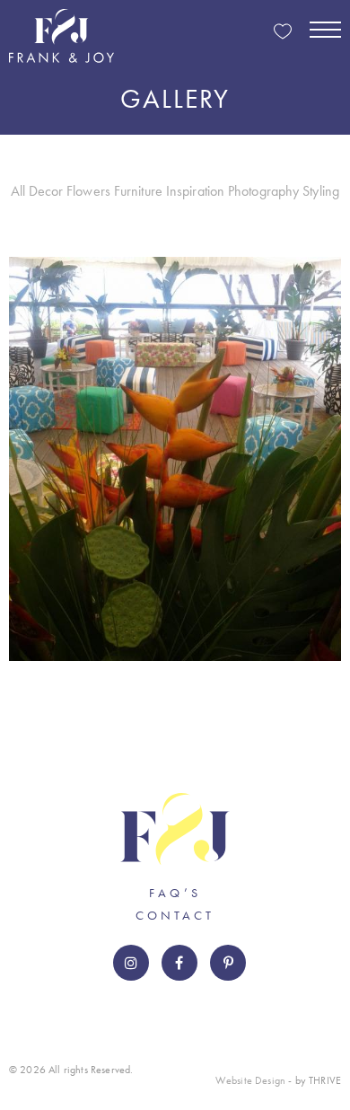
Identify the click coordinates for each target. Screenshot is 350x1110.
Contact (175, 915)
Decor (46, 190)
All (18, 190)
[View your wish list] (283, 33)
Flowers (88, 190)
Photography (264, 190)
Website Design (250, 1080)
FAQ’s (175, 893)
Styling (320, 190)
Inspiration (195, 190)
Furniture (138, 190)
